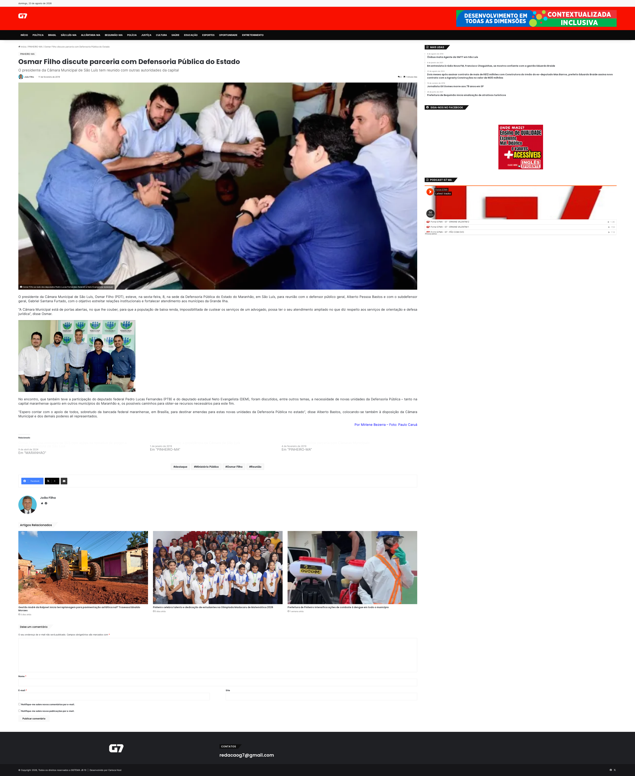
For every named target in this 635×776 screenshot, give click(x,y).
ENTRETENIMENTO (253, 35)
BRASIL (52, 35)
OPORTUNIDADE (228, 35)
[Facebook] (46, 503)
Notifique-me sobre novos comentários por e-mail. (48, 704)
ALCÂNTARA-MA (90, 35)
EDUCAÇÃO (191, 35)
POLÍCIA (132, 35)
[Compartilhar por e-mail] (64, 481)
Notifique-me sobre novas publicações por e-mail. (47, 711)
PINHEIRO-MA (35, 46)
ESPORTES (208, 35)
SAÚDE (175, 35)
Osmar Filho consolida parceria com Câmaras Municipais (325, 443)
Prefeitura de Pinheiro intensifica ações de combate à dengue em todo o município (338, 607)
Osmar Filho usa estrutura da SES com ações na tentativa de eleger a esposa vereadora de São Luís (72, 444)
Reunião (256, 466)
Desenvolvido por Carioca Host (106, 770)
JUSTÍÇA (146, 35)
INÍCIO (24, 35)
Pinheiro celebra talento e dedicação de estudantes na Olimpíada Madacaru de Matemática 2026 (213, 607)
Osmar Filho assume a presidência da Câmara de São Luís (195, 443)
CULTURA (161, 35)
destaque (181, 466)
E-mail (22, 690)
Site (228, 690)
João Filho (29, 77)
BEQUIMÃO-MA (114, 35)
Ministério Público (207, 466)
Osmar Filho (235, 466)
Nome (22, 676)
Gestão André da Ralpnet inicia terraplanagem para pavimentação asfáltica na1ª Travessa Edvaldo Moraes (79, 609)
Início (23, 46)
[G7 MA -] (22, 15)
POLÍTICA (38, 35)
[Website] (42, 503)
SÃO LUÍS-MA (68, 35)
